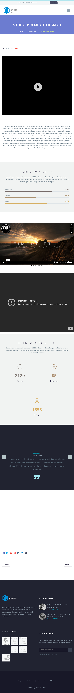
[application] (37, 85)
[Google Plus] (11, 553)
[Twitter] (7, 553)
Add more (53, 681)
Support (20, 681)
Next (67, 565)
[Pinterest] (14, 553)
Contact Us (30, 681)
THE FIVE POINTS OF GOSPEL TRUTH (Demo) (58, 606)
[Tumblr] (18, 553)
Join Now (53, 3)
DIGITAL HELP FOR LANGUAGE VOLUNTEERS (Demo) (58, 615)
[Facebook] (4, 553)
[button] (37, 86)
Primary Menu (68, 10)
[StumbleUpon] (25, 553)
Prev (7, 565)
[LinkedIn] (22, 553)
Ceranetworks (42, 681)
